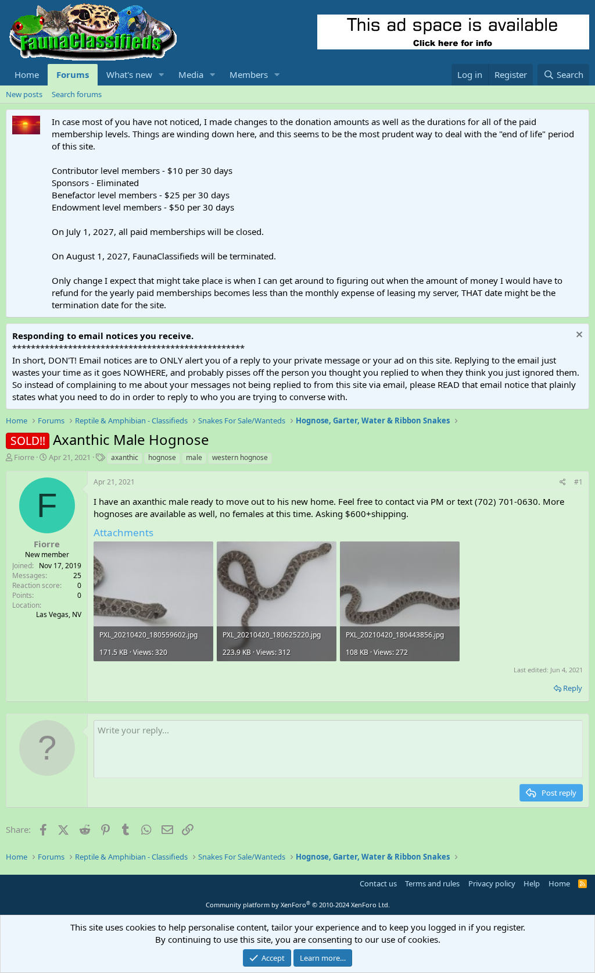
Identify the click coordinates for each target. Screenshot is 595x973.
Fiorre (24, 457)
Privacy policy (491, 883)
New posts (24, 94)
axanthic (124, 457)
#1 (578, 482)
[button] (161, 74)
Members (249, 74)
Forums (72, 74)
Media (190, 74)
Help (532, 883)
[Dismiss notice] (578, 336)
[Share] (562, 482)
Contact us (378, 883)
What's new (129, 74)
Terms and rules (432, 883)
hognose (162, 457)
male (194, 457)
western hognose (240, 457)
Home (27, 74)
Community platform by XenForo (298, 904)
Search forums (77, 94)
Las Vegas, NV (58, 614)
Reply (572, 688)
